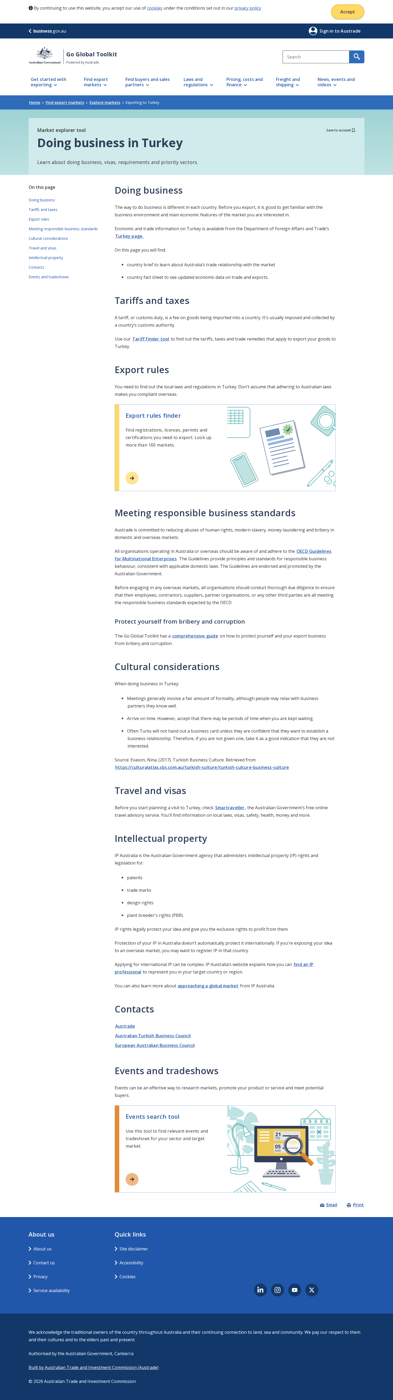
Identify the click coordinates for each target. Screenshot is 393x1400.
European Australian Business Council (155, 1045)
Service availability (51, 1290)
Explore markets (105, 102)
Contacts (36, 267)
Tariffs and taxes (43, 209)
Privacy (40, 1277)
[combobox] (316, 56)
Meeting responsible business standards (63, 228)
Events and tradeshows (49, 276)
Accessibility (131, 1263)
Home (34, 102)
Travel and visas (42, 248)
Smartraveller (230, 808)
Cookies (128, 1277)
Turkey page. (129, 236)
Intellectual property (46, 257)
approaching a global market (208, 986)
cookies (154, 8)
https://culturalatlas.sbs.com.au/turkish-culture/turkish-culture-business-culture (202, 767)
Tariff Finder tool (150, 339)
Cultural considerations (48, 238)
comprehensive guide (195, 636)
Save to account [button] (338, 130)
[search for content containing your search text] (356, 56)
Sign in (327, 31)
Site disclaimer (134, 1249)
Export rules (39, 219)
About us (42, 1249)
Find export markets (65, 102)
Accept (347, 12)
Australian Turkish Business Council (153, 1036)
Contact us (44, 1263)
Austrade (125, 1026)
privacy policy (247, 8)
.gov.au (49, 31)
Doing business (42, 199)
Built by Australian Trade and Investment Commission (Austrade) (94, 1367)
